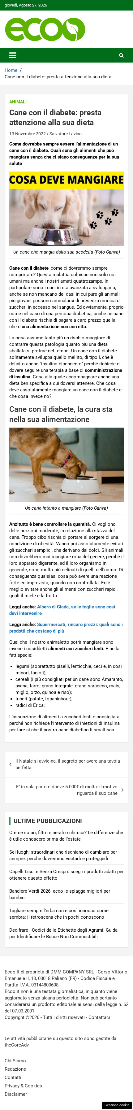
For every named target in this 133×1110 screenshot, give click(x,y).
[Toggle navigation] (13, 55)
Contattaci (99, 1017)
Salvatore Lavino (65, 133)
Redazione (15, 1069)
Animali (18, 101)
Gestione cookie (117, 1105)
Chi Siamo (15, 1061)
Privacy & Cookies (23, 1086)
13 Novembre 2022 (27, 133)
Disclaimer (16, 1094)
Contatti (13, 1077)
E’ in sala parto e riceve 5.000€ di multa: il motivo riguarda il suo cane (67, 790)
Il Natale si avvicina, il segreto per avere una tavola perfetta (67, 764)
